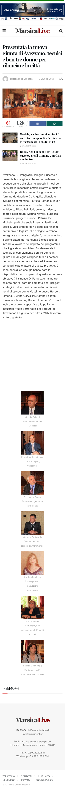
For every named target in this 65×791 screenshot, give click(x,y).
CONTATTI (26, 776)
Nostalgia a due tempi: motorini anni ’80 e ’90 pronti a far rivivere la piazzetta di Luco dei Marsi (41, 138)
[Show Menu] (4, 31)
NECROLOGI (8, 780)
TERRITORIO (8, 776)
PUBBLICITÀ (44, 776)
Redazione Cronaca (22, 78)
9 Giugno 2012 (46, 78)
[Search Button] (60, 31)
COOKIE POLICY (44, 780)
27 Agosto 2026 (29, 146)
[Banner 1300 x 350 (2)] (32, 11)
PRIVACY (25, 780)
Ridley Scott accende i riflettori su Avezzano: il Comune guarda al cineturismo (41, 155)
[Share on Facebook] (38, 123)
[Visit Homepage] (32, 30)
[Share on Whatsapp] (54, 123)
